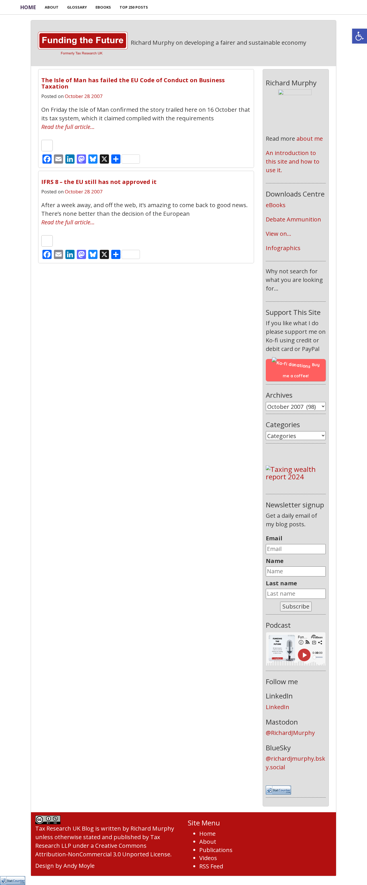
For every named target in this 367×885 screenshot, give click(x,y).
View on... (278, 234)
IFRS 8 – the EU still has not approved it (99, 182)
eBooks (276, 205)
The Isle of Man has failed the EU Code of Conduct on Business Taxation (133, 83)
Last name (281, 583)
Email (274, 538)
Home (28, 7)
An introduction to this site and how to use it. (293, 161)
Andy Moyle (79, 866)
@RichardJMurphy (290, 733)
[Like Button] (47, 145)
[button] (359, 36)
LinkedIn (277, 707)
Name (275, 561)
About (207, 841)
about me (309, 138)
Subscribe (295, 606)
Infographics (283, 248)
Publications (216, 850)
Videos (208, 858)
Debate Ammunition (293, 219)
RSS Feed (211, 866)
